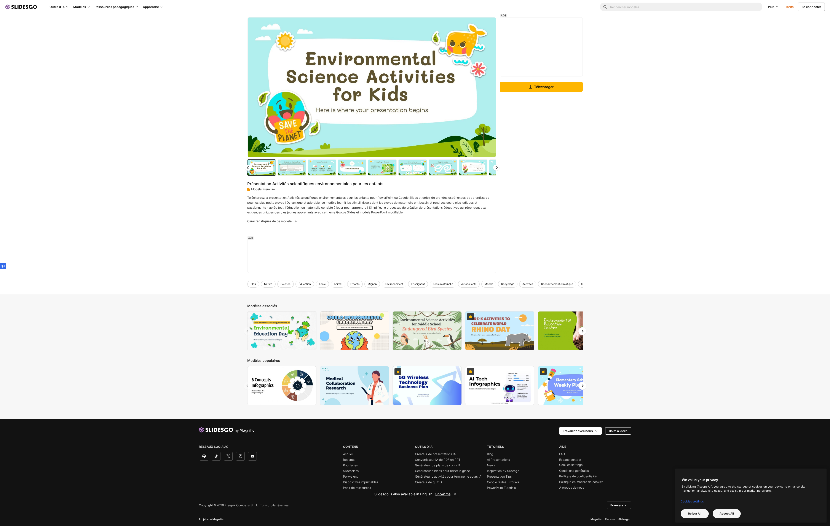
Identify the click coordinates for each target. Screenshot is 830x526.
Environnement (394, 284)
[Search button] (605, 7)
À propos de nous (571, 487)
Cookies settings (571, 465)
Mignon (372, 284)
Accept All (727, 513)
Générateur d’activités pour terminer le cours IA (448, 476)
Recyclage (507, 284)
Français (616, 505)
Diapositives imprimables (360, 482)
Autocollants (468, 284)
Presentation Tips (499, 476)
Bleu (253, 284)
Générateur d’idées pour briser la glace (442, 471)
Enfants (354, 284)
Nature (268, 284)
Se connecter (811, 7)
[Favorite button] (477, 24)
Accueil (348, 454)
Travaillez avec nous (578, 431)
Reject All (694, 513)
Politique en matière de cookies (581, 482)
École (322, 284)
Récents (348, 459)
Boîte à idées (618, 431)
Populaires (350, 465)
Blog (490, 454)
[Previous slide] (248, 331)
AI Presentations (498, 459)
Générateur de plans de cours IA (438, 465)
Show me (442, 494)
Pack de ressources (357, 487)
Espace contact (570, 459)
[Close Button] (454, 494)
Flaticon (610, 519)
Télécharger (544, 87)
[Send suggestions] (3, 266)
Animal (338, 284)
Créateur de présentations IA (435, 454)
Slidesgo (623, 519)
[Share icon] (488, 24)
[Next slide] (489, 87)
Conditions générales (574, 470)
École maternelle (443, 284)
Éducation (305, 284)
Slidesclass (351, 471)
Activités (527, 284)
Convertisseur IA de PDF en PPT (437, 459)
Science (285, 284)
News (491, 465)
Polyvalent (350, 476)
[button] (496, 168)
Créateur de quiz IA (428, 482)
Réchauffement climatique (557, 284)
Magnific (596, 519)
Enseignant (418, 284)
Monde (489, 284)
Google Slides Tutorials (503, 482)
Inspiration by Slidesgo (503, 471)
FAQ (562, 454)
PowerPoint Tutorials (501, 487)
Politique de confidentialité (578, 476)
